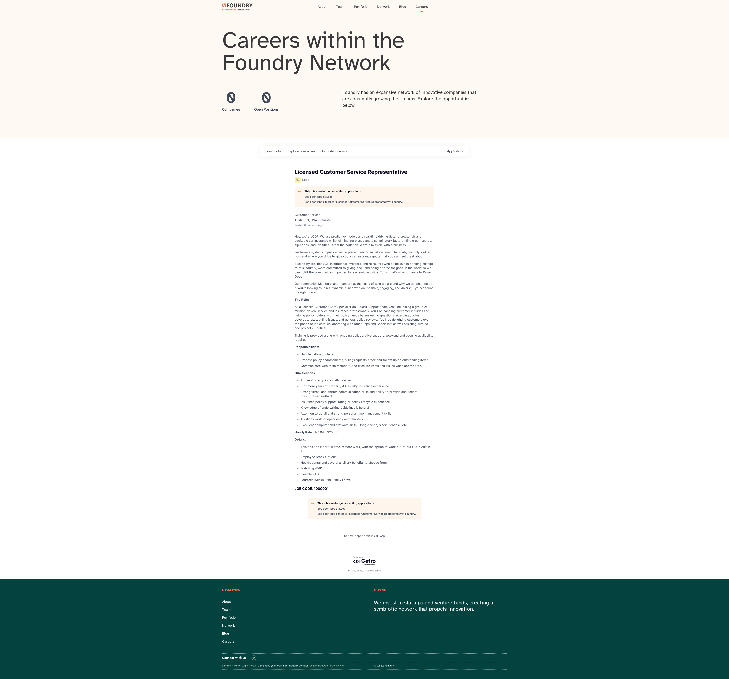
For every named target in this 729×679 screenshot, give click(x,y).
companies (301, 151)
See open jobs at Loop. (319, 196)
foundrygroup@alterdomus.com (327, 665)
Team (226, 610)
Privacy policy (355, 570)
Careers (228, 642)
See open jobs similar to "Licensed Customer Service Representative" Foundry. (354, 201)
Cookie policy (373, 570)
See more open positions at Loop (364, 535)
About (226, 602)
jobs (273, 151)
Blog (225, 634)
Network (228, 626)
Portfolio (229, 618)
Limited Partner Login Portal (239, 665)
